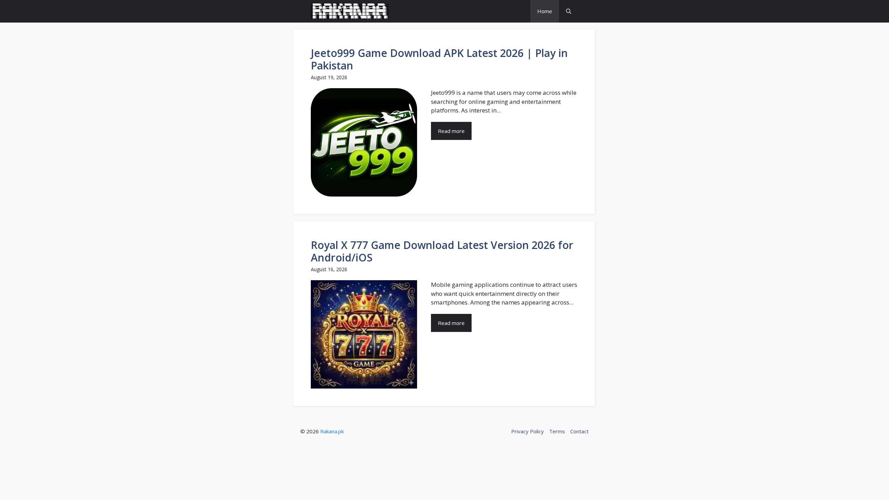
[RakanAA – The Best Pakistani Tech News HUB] (350, 11)
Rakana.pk (332, 431)
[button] (568, 11)
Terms (557, 431)
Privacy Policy (527, 431)
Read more (451, 130)
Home (544, 11)
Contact (579, 431)
